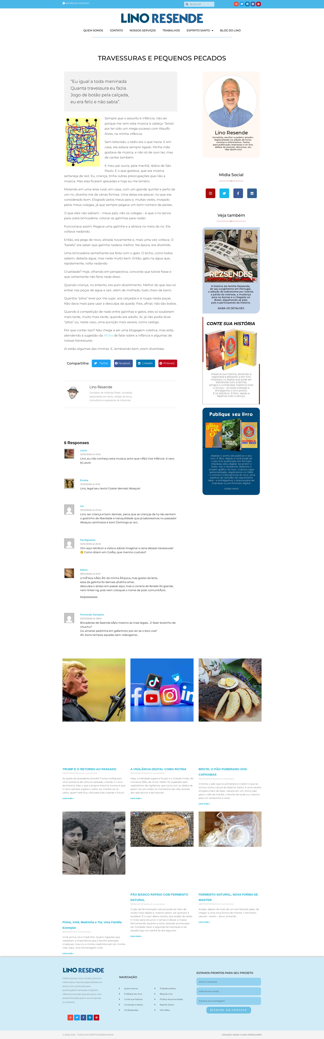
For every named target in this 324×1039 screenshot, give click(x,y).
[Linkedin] (247, 4)
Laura (83, 450)
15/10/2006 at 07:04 (91, 510)
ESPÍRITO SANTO (198, 30)
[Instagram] (236, 4)
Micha (108, 335)
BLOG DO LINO (230, 30)
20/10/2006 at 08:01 (91, 618)
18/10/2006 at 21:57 (90, 573)
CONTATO (116, 30)
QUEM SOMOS (93, 30)
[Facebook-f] (83, 1017)
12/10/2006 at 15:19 (90, 484)
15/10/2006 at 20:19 (90, 544)
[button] (101, 363)
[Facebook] (253, 4)
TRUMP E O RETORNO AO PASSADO (89, 769)
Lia (82, 506)
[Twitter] (241, 4)
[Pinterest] (258, 4)
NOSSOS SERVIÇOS (143, 30)
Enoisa (84, 480)
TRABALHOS (171, 30)
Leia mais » (68, 798)
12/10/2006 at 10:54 (90, 454)
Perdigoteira (88, 540)
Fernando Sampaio (92, 614)
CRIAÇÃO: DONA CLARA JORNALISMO (242, 1034)
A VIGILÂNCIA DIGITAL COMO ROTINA (158, 769)
